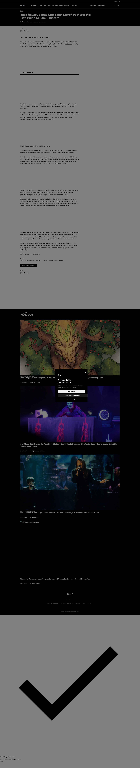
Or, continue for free (71, 399)
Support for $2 (71, 391)
